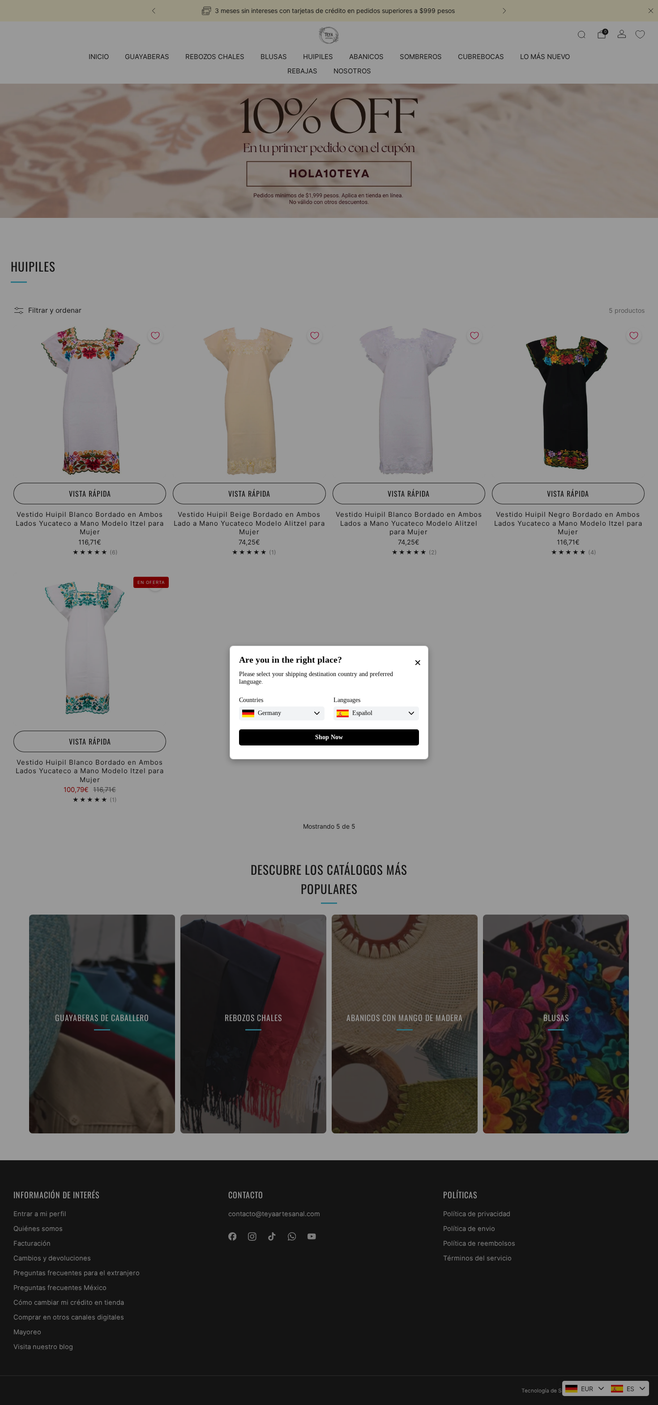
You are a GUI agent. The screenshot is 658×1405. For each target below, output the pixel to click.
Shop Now (329, 737)
